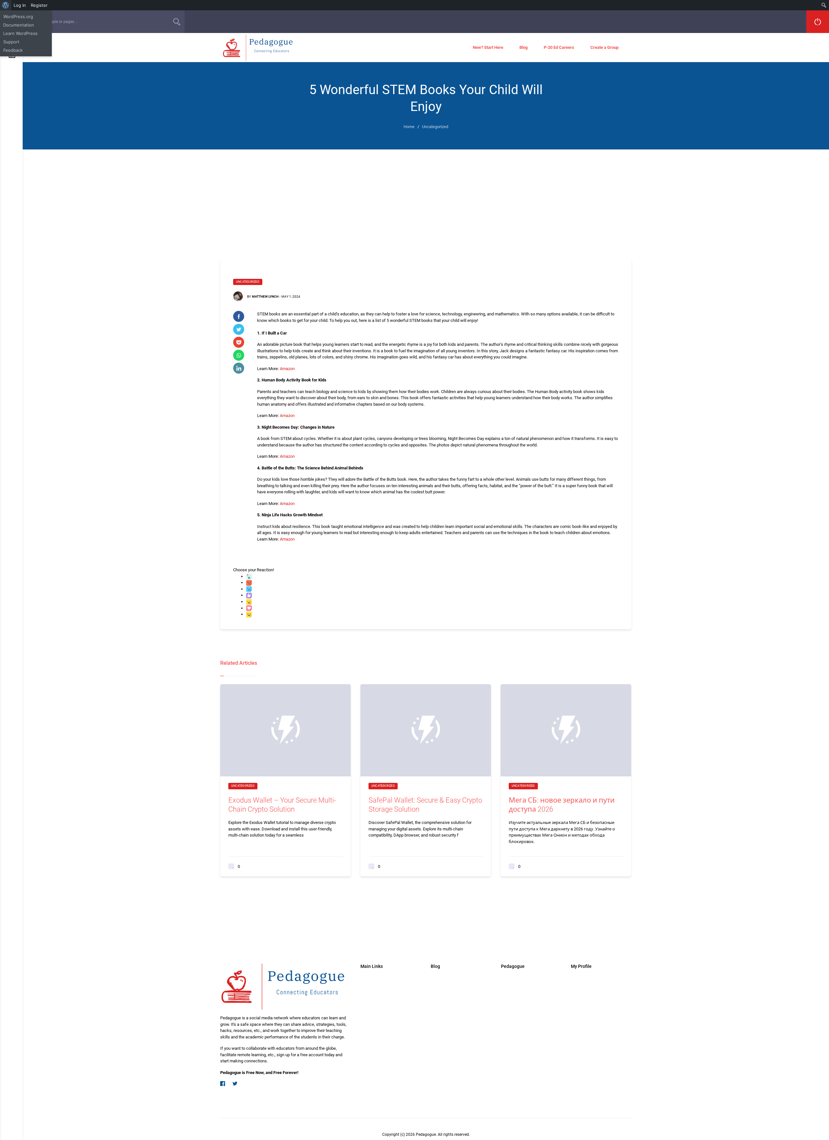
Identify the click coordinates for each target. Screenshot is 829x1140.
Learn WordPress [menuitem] (20, 33)
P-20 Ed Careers (559, 47)
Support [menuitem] (11, 41)
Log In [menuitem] (20, 5)
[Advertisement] (426, 198)
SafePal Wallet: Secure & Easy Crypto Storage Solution (425, 805)
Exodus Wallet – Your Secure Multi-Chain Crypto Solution (282, 805)
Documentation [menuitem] (18, 24)
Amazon (287, 368)
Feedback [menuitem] (13, 50)
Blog (523, 47)
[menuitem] (5, 5)
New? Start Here (488, 47)
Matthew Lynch (265, 296)
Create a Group (604, 47)
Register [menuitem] (39, 5)
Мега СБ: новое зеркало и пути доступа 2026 (562, 805)
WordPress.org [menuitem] (18, 16)
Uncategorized (247, 281)
